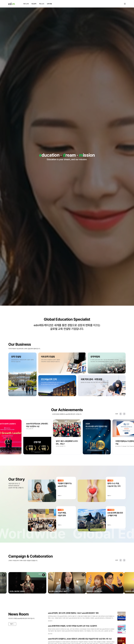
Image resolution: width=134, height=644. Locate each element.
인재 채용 (49, 4)
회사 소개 (25, 4)
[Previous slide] (120, 413)
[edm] (11, 4)
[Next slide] (124, 413)
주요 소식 (41, 4)
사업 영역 (33, 4)
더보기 (11, 624)
